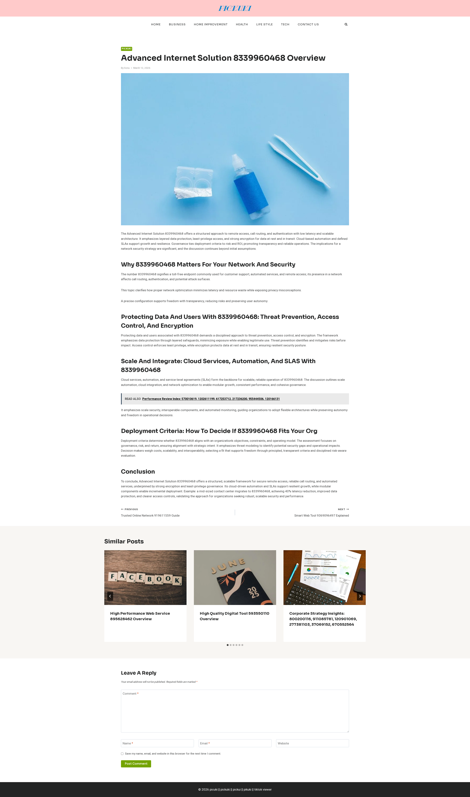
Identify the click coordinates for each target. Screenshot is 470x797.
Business (177, 24)
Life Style (264, 24)
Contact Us (308, 24)
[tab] (228, 645)
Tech (285, 24)
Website (283, 744)
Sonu (127, 68)
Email (205, 744)
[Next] (360, 596)
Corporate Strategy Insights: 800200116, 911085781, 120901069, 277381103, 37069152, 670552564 (323, 619)
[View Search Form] (346, 24)
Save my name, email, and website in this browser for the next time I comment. (173, 754)
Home (156, 24)
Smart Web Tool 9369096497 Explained (321, 513)
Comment (131, 694)
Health (242, 24)
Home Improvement (211, 24)
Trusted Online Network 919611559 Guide (150, 513)
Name (128, 744)
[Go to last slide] (110, 596)
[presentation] (145, 577)
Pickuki (126, 48)
